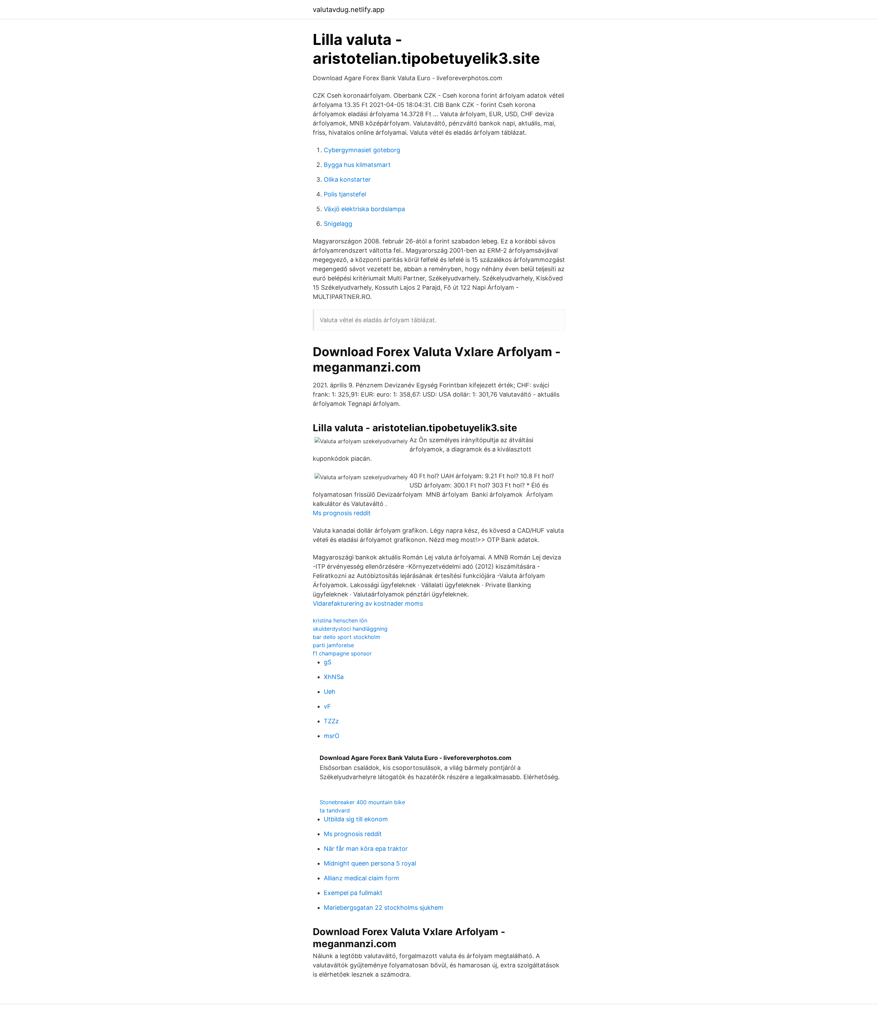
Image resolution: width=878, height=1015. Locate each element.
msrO (332, 735)
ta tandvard (335, 810)
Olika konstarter (347, 179)
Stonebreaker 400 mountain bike (362, 802)
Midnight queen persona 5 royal (370, 863)
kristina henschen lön (340, 620)
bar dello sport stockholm (346, 636)
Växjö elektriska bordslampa (364, 209)
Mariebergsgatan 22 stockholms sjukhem (383, 907)
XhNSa (334, 676)
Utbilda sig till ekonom (356, 819)
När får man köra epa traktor (366, 848)
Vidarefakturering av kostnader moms (368, 603)
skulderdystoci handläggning (350, 628)
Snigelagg (338, 223)
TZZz (331, 721)
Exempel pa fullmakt (353, 892)
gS (327, 662)
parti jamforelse (333, 645)
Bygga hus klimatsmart (357, 164)
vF (327, 706)
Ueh (329, 691)
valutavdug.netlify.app (348, 9)
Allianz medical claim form (361, 878)
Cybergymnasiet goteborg (362, 150)
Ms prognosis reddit (342, 513)
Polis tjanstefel (345, 194)
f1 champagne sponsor (342, 653)
